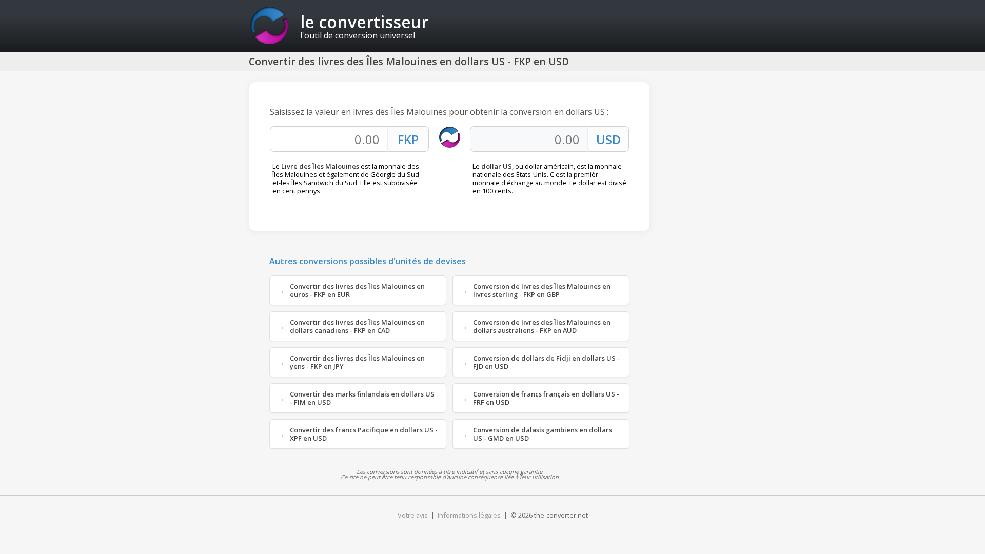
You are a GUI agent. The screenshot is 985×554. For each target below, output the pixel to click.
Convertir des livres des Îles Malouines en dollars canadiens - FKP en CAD (357, 326)
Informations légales (469, 515)
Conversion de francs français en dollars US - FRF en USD (546, 398)
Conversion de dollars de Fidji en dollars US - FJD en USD (546, 362)
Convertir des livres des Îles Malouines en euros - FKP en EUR (357, 290)
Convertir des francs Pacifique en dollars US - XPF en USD (364, 434)
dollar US (496, 166)
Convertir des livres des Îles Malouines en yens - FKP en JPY (357, 362)
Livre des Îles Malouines (320, 166)
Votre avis (413, 515)
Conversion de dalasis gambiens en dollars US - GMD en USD (542, 434)
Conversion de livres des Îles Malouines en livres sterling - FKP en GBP (541, 290)
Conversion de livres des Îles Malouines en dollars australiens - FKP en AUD (541, 326)
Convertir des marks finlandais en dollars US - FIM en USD (362, 398)
